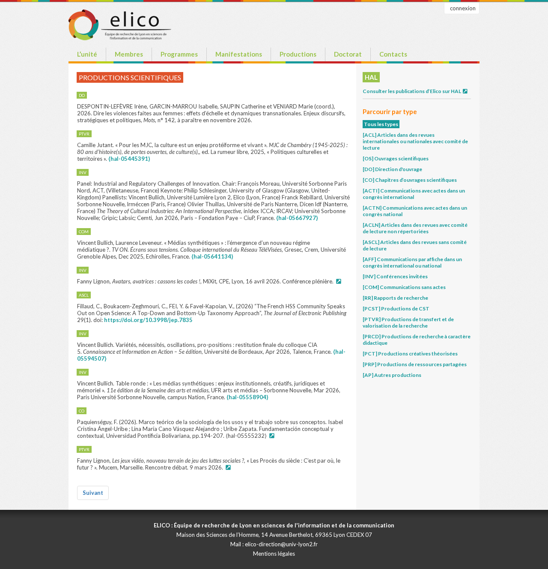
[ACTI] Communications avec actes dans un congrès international (414, 193)
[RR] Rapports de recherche (395, 298)
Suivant (93, 492)
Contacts (393, 54)
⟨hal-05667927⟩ (297, 217)
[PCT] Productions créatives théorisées (410, 353)
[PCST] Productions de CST (396, 308)
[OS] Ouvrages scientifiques (396, 158)
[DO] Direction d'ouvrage (392, 169)
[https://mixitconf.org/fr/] (338, 281)
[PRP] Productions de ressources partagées (415, 364)
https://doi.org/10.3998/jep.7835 (148, 319)
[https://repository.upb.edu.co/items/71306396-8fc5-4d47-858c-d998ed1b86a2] (271, 435)
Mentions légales (274, 553)
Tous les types (381, 124)
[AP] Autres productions (392, 375)
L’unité (87, 54)
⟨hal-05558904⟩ (247, 397)
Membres (129, 54)
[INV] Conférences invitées (395, 276)
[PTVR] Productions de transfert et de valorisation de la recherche (408, 322)
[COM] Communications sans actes (404, 287)
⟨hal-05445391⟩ (129, 158)
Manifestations (238, 54)
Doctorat (348, 54)
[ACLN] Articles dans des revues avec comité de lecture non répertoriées (415, 228)
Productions (298, 54)
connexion (463, 8)
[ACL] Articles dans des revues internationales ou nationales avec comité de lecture (415, 141)
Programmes (179, 54)
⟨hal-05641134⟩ (212, 256)
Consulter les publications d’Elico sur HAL (412, 91)
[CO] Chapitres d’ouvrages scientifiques (410, 180)
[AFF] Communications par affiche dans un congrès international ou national (412, 262)
